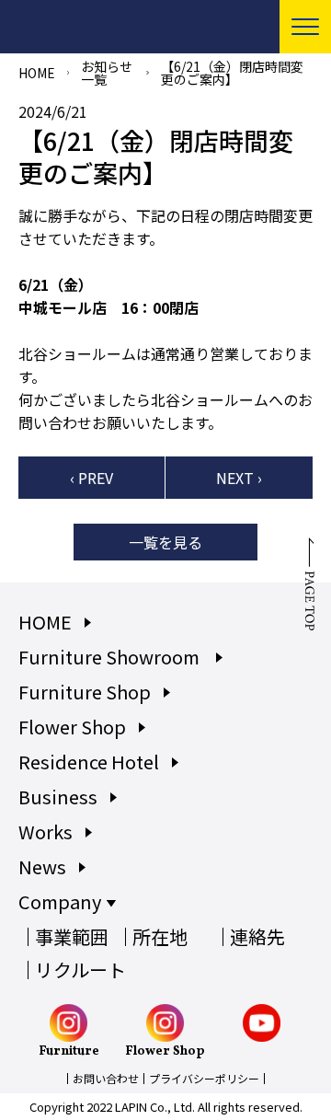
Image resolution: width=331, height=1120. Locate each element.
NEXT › (239, 478)
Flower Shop (72, 726)
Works (45, 831)
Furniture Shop (84, 691)
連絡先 (257, 936)
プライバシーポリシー (204, 1078)
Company (59, 901)
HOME (36, 73)
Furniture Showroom (110, 656)
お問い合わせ (106, 1078)
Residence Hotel (88, 761)
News (42, 866)
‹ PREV (91, 478)
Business (57, 796)
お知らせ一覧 (106, 72)
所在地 (160, 936)
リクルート (80, 969)
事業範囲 (71, 936)
